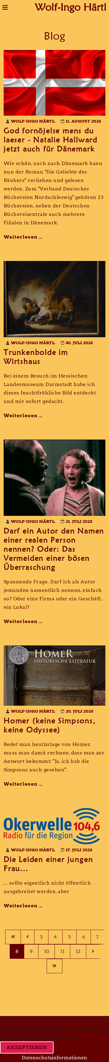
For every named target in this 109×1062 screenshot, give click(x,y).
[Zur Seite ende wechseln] (54, 966)
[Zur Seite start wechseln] (13, 937)
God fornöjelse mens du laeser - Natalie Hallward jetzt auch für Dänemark (50, 139)
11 (62, 951)
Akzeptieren (27, 1047)
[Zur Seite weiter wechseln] (93, 951)
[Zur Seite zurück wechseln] (27, 937)
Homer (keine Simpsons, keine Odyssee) (50, 725)
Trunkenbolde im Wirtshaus (36, 357)
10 (46, 951)
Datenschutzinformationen (54, 1057)
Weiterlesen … (23, 237)
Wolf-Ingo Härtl (71, 6)
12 (78, 951)
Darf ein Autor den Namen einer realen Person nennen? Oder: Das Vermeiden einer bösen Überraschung (54, 549)
